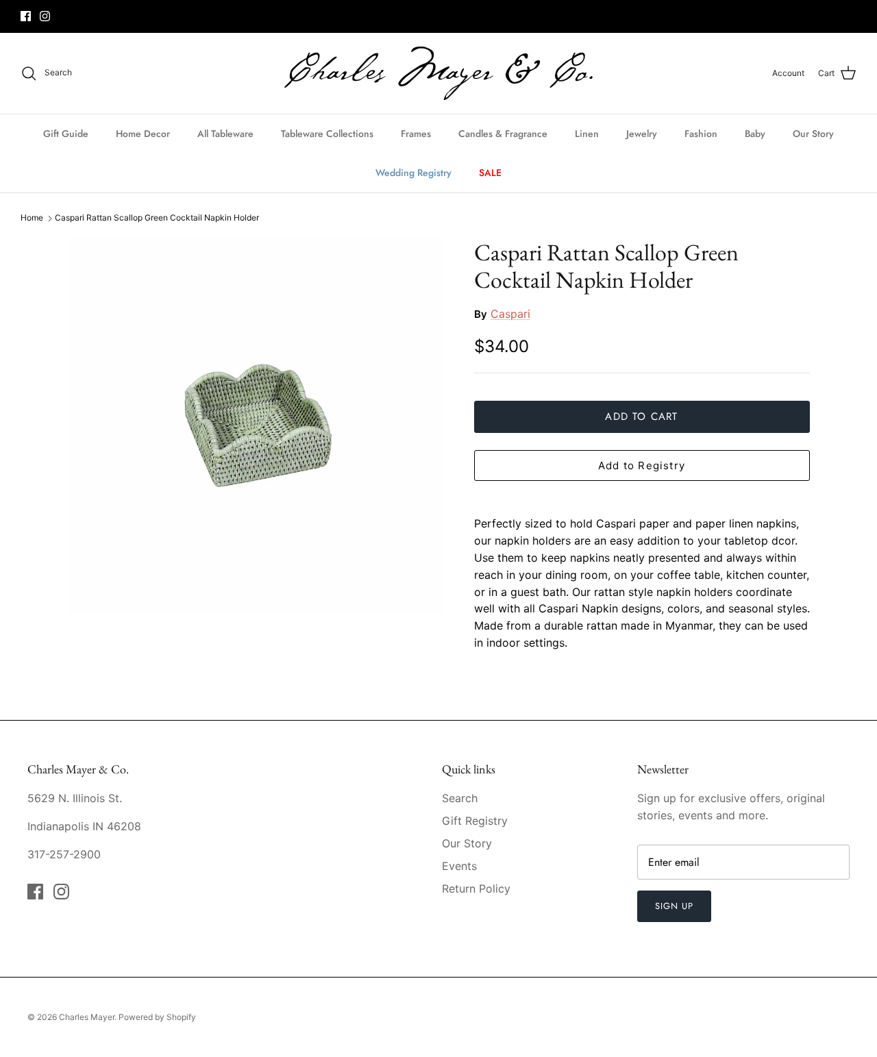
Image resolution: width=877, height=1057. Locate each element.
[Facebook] (428, 616)
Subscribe (438, 573)
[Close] (572, 398)
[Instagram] (449, 616)
